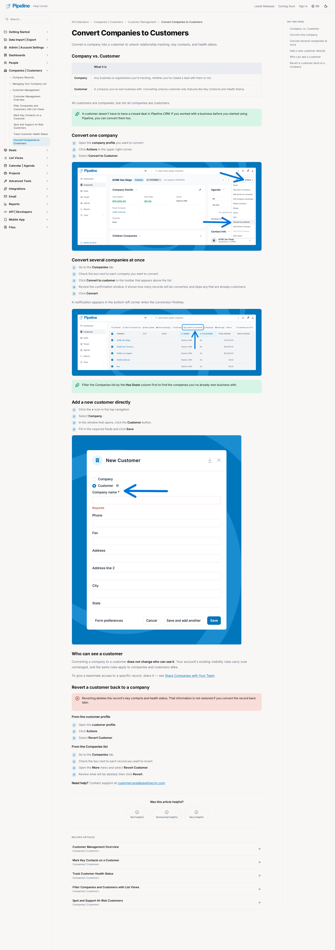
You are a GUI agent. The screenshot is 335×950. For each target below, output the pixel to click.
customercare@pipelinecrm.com (141, 783)
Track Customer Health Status (31, 134)
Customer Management (142, 21)
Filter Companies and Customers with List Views (29, 107)
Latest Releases (264, 6)
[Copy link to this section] (68, 55)
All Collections (80, 21)
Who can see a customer (305, 56)
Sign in (303, 6)
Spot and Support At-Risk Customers (28, 126)
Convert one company (304, 34)
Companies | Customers (108, 21)
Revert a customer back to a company (307, 64)
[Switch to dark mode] (326, 6)
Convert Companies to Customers (27, 142)
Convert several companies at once (308, 42)
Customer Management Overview (27, 98)
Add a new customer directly (307, 50)
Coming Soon (286, 6)
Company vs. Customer (304, 28)
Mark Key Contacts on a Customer (27, 117)
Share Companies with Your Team (189, 676)
